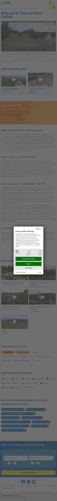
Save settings (28, 268)
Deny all (28, 264)
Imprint (39, 272)
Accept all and (28, 259)
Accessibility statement (21, 272)
